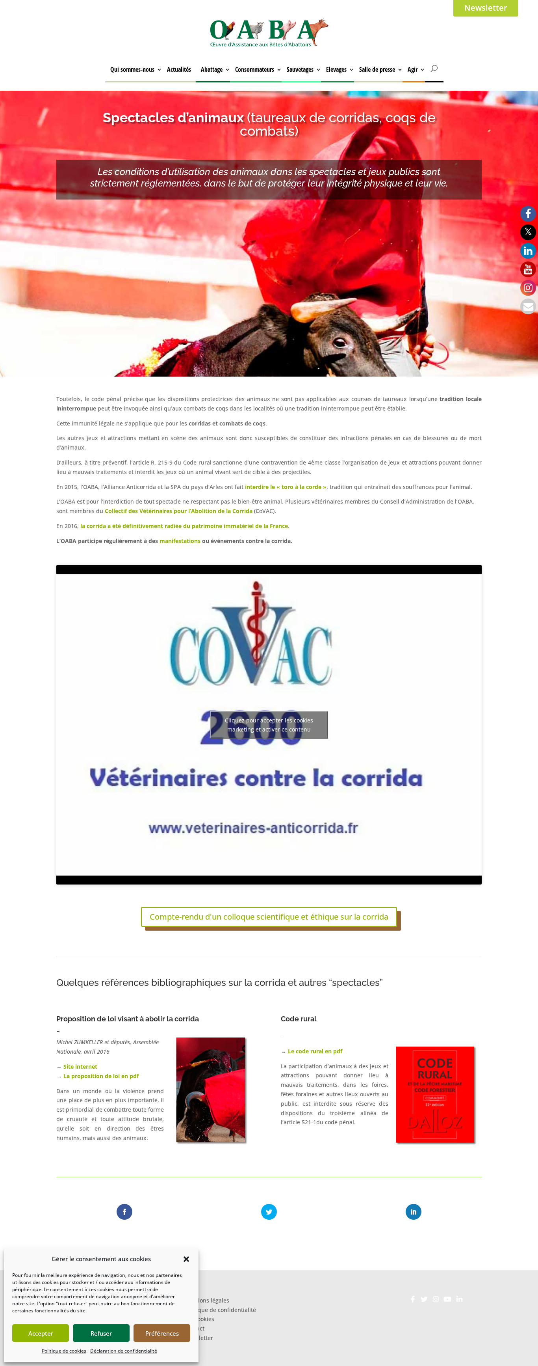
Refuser (101, 1333)
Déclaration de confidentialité (123, 1350)
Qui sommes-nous (132, 69)
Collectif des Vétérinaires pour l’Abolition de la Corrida (178, 511)
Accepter (40, 1333)
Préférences (162, 1333)
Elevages (336, 69)
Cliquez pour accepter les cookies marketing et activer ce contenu (269, 725)
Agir (412, 69)
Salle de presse (377, 69)
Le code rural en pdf (314, 1051)
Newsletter (485, 7)
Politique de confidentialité (220, 1309)
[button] (186, 1259)
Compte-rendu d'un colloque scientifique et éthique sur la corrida (269, 916)
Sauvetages (300, 69)
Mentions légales (206, 1300)
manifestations (180, 541)
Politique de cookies (64, 1350)
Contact (194, 1328)
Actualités (179, 69)
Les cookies (199, 1319)
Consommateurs (254, 69)
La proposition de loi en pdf (101, 1076)
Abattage (212, 69)
